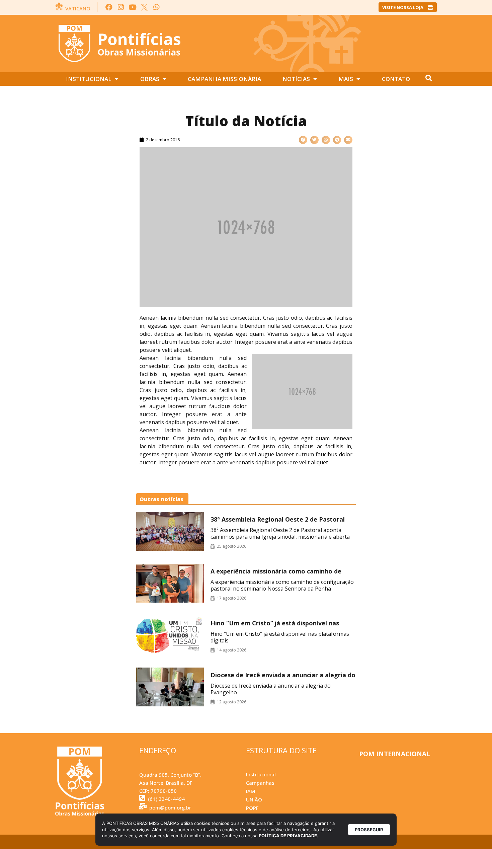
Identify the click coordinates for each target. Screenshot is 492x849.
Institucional (88, 79)
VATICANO (77, 8)
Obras (149, 79)
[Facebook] (109, 7)
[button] (303, 140)
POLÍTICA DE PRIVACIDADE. (288, 835)
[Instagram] (120, 7)
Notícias (296, 79)
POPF (252, 807)
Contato (396, 79)
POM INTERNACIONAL (394, 754)
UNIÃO (254, 799)
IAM (250, 791)
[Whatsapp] (156, 7)
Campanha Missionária (224, 79)
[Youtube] (133, 7)
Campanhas (260, 782)
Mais (345, 79)
